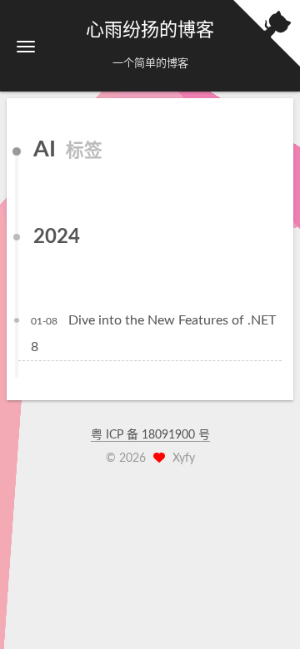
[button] (25, 46)
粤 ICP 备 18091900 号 (150, 435)
